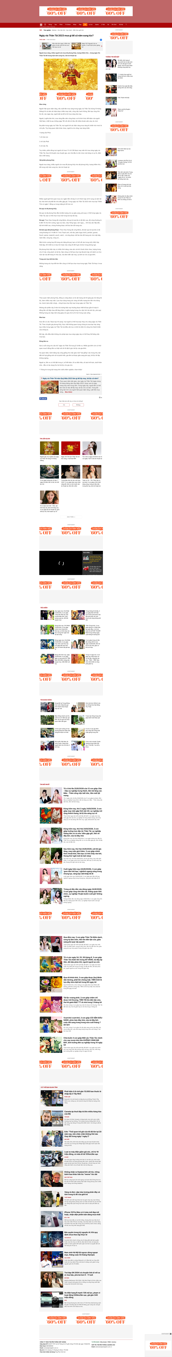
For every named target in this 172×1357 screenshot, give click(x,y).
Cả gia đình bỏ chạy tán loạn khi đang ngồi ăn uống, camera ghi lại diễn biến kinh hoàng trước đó (92, 559)
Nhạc (74, 24)
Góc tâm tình (61, 30)
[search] (125, 24)
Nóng (50, 24)
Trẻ (85, 24)
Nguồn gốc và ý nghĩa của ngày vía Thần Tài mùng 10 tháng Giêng (49, 458)
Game (97, 24)
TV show (68, 24)
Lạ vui (90, 24)
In (101, 397)
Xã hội (121, 24)
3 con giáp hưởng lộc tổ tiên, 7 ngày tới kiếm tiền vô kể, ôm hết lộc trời (49, 482)
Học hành (69, 30)
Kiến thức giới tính (78, 30)
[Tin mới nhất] (45, 24)
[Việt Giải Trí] (41, 24)
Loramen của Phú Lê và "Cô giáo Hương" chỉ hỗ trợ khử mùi (125, 162)
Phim (60, 24)
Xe (108, 24)
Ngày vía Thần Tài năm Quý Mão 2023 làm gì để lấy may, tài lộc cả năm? (71, 378)
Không (78, 405)
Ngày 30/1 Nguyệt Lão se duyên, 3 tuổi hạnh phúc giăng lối (91, 45)
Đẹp (80, 24)
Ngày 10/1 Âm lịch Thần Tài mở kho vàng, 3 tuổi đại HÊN (70, 457)
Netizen (54, 30)
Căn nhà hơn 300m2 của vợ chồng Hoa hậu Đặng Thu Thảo (93, 705)
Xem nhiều (86, 552)
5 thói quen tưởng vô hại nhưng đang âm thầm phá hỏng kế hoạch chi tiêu (62, 730)
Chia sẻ (44, 398)
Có (64, 405)
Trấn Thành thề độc (123, 97)
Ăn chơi (114, 24)
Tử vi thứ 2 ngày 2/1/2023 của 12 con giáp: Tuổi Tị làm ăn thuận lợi (92, 457)
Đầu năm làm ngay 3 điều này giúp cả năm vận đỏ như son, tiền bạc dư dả (61, 45)
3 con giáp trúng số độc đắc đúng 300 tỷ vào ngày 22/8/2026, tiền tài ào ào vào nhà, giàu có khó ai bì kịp (93, 643)
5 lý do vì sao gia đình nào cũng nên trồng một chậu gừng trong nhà (93, 730)
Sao (56, 24)
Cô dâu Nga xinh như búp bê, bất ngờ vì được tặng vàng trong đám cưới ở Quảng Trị (92, 569)
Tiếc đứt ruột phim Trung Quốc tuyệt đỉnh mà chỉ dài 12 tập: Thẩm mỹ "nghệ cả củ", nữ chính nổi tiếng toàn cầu (125, 175)
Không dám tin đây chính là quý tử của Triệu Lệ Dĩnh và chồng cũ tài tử (125, 197)
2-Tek (103, 24)
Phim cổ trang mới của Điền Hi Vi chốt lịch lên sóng (124, 186)
